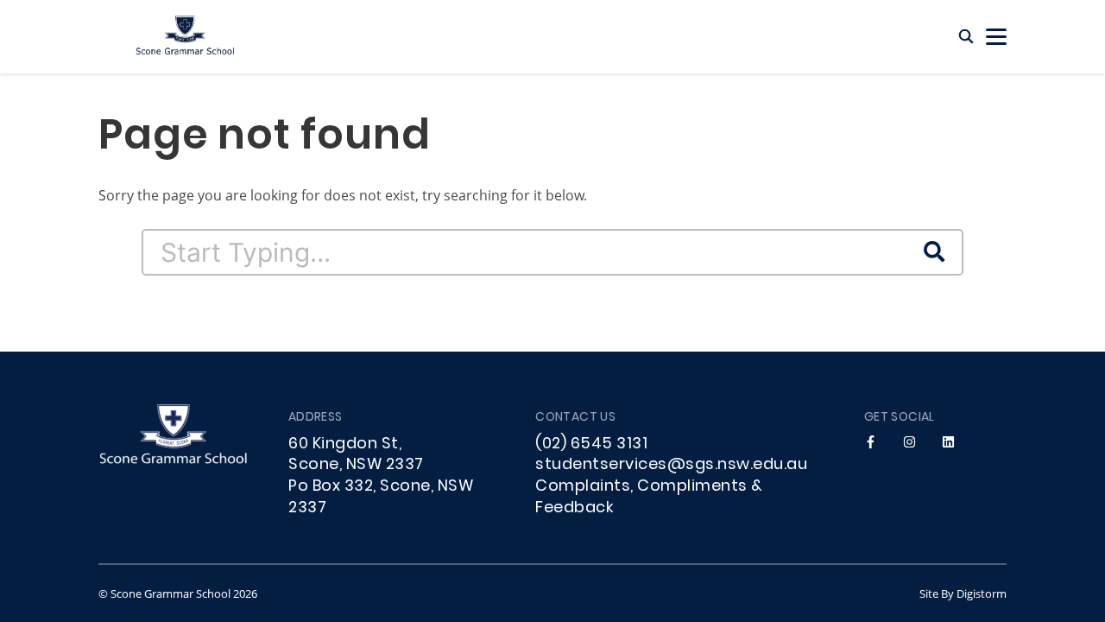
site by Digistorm (963, 593)
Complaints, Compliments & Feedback (649, 497)
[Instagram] (909, 443)
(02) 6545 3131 (591, 444)
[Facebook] (870, 443)
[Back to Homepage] (184, 36)
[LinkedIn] (948, 443)
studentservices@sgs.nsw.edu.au (671, 465)
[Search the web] (966, 36)
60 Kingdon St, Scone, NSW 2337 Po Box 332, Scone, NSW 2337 (380, 477)
